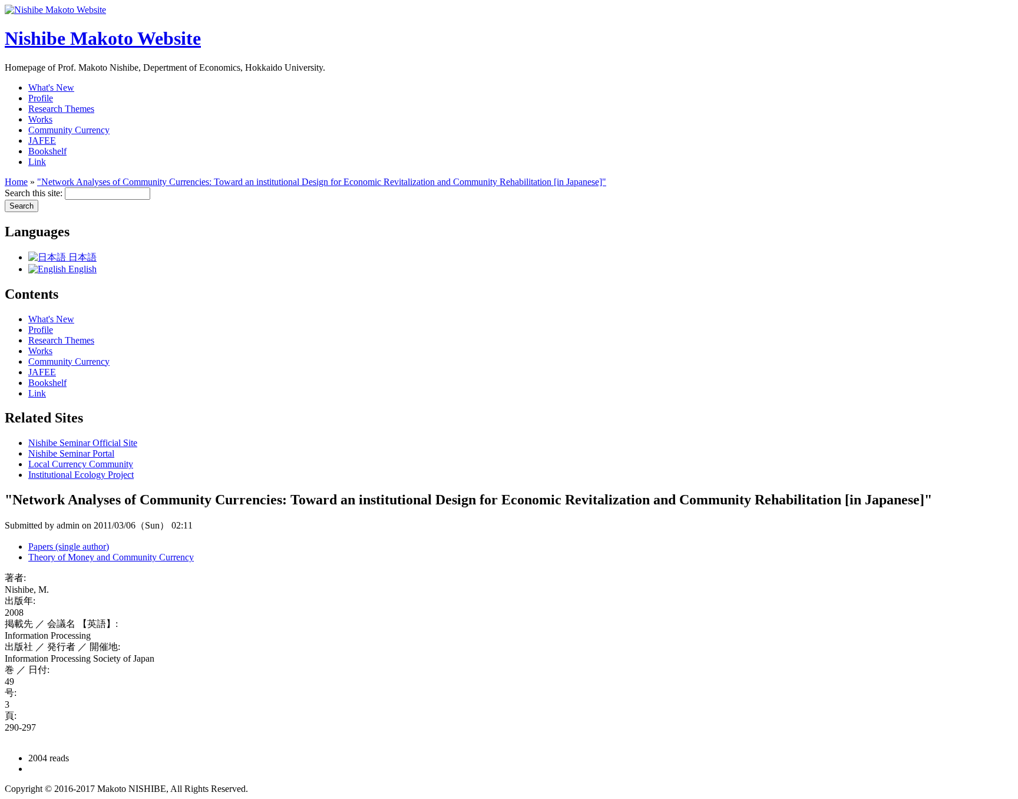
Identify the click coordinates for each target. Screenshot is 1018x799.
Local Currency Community (80, 464)
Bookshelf (47, 151)
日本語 (81, 257)
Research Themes (61, 109)
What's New (51, 87)
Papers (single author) (68, 547)
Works (40, 119)
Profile (40, 98)
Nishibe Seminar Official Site (82, 443)
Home (16, 182)
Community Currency (69, 130)
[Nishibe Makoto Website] (55, 10)
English (81, 269)
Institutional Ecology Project (81, 475)
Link (37, 162)
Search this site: (35, 193)
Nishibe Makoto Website (103, 38)
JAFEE (42, 141)
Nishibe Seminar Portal (71, 453)
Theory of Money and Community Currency (111, 557)
